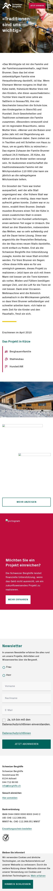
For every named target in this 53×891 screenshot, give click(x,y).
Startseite (14, 5)
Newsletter (12, 646)
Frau (8, 667)
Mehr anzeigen (26, 502)
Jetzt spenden (37, 5)
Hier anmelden (9, 798)
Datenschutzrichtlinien (16, 733)
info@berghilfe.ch (11, 786)
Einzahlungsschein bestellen (17, 829)
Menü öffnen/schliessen (49, 5)
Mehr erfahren (18, 599)
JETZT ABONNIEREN (26, 744)
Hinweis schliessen (18, 884)
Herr (8, 675)
